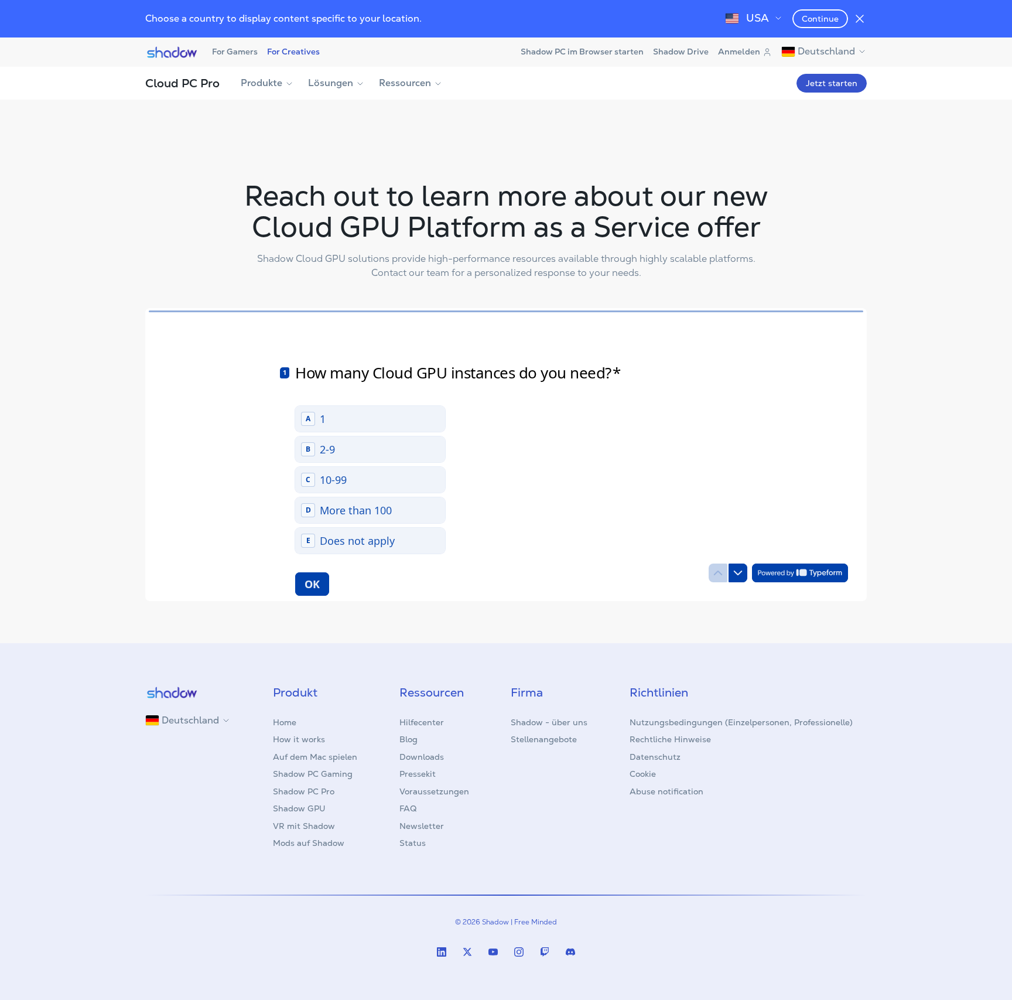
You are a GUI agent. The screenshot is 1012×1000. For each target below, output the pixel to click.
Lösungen (330, 83)
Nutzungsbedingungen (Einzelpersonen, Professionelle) (741, 722)
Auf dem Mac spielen (315, 757)
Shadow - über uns (549, 722)
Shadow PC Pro (303, 791)
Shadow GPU (299, 808)
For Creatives (293, 51)
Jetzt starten (831, 83)
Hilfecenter (421, 722)
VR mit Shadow (304, 826)
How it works (299, 739)
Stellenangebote (544, 739)
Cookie (643, 774)
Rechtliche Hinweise (670, 739)
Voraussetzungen (434, 791)
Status (412, 843)
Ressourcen (405, 83)
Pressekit (417, 774)
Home (284, 722)
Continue (820, 18)
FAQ (407, 808)
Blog (408, 739)
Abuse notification (666, 791)
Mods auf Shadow (308, 843)
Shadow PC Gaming (313, 774)
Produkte (261, 83)
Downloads (421, 757)
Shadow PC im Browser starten (582, 51)
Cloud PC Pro (182, 83)
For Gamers (235, 51)
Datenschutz (655, 757)
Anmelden (739, 51)
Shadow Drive (681, 51)
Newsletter (421, 826)
